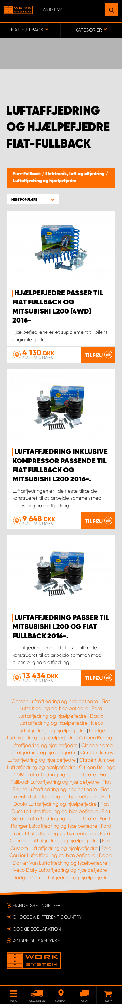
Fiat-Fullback (27, 174)
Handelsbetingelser (37, 905)
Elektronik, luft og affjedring (75, 174)
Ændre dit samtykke (36, 940)
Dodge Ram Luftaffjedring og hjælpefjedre (61, 878)
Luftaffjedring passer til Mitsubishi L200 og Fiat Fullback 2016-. (60, 627)
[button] (33, 199)
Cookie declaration (37, 928)
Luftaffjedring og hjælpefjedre (44, 181)
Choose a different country (47, 917)
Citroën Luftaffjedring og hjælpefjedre (55, 701)
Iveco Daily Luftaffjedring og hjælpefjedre (60, 870)
